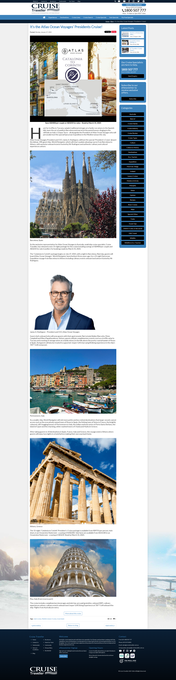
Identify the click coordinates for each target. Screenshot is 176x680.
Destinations (132, 152)
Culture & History (132, 147)
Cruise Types (132, 138)
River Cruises (132, 205)
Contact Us (36, 642)
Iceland (132, 171)
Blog (112, 21)
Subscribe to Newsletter (134, 5)
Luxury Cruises (133, 176)
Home (107, 21)
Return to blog (73, 625)
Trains (132, 219)
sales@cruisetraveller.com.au (130, 645)
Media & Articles (133, 181)
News (133, 190)
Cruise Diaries (133, 124)
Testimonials (36, 645)
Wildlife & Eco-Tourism (133, 243)
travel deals (60, 619)
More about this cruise (73, 613)
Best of (132, 119)
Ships (133, 209)
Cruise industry (132, 128)
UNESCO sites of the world (132, 228)
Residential (48, 650)
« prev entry (36, 625)
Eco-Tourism (132, 157)
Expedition (132, 162)
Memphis (132, 186)
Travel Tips (133, 224)
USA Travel (133, 233)
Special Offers (133, 214)
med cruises (37, 619)
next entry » (110, 625)
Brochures (48, 639)
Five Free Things (132, 166)
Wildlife (132, 238)
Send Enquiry (132, 76)
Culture (132, 143)
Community (48, 645)
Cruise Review (133, 133)
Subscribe (132, 99)
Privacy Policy (48, 648)
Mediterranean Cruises (49, 619)
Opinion (132, 195)
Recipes (132, 200)
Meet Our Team (49, 642)
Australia (133, 114)
